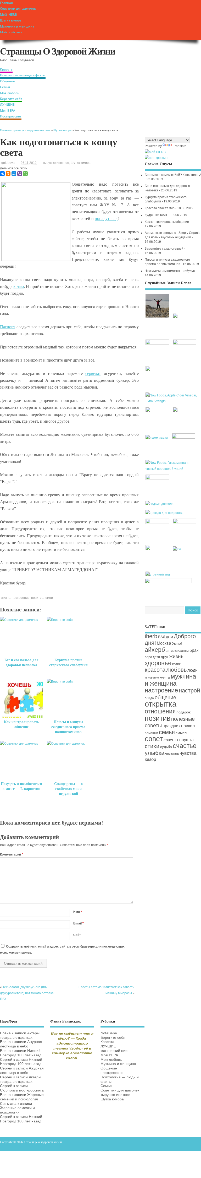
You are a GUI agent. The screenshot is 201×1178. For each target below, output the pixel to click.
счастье (185, 745)
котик (176, 664)
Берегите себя (11, 98)
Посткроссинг (10, 116)
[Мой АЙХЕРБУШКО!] (155, 152)
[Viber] (19, 173)
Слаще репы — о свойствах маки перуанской (68, 789)
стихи (152, 746)
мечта (165, 677)
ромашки (151, 733)
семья (167, 732)
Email (78, 923)
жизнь (5, 598)
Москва (164, 643)
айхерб (155, 649)
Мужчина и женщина (17, 26)
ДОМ (169, 637)
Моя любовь (9, 93)
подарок (183, 712)
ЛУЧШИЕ (7, 104)
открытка (160, 704)
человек (172, 754)
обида (149, 698)
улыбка (154, 753)
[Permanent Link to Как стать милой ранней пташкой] (158, 574)
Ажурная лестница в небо (21, 1044)
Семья (5, 87)
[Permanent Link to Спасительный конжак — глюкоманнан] (173, 469)
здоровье (158, 662)
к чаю (18, 286)
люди (192, 670)
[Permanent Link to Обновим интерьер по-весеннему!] (158, 411)
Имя (77, 912)
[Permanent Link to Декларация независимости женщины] (183, 437)
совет (154, 739)
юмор (49, 598)
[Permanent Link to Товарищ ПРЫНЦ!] (158, 549)
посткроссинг (111, 1073)
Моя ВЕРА (7, 110)
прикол (188, 726)
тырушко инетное (56, 163)
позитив (37, 598)
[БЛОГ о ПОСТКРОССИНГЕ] (157, 158)
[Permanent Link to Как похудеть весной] (184, 411)
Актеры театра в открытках (20, 1035)
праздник (171, 726)
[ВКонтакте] (2, 173)
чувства (188, 753)
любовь (176, 669)
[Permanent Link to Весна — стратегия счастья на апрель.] (184, 344)
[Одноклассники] (8, 173)
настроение (21, 598)
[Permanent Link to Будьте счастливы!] (158, 344)
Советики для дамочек (18, 8)
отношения (160, 711)
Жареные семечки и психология (22, 1097)
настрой (189, 690)
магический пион (115, 1051)
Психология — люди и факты (23, 75)
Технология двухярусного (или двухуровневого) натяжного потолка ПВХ (27, 993)
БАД (161, 637)
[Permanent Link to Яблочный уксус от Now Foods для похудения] (173, 401)
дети (156, 657)
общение (165, 697)
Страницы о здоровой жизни (57, 51)
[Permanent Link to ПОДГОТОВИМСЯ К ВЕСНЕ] (184, 523)
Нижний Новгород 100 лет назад (20, 1053)
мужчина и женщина (170, 680)
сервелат (92, 373)
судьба (166, 747)
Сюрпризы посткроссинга (22, 1090)
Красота (6, 69)
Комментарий (11, 854)
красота (155, 669)
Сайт (77, 935)
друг (165, 656)
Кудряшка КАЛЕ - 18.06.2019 (166, 215)
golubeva (8, 163)
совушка (185, 739)
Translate (179, 146)
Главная (6, 3)
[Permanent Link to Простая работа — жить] (158, 317)
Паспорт (7, 327)
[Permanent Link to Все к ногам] (157, 437)
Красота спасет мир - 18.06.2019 (169, 208)
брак (193, 650)
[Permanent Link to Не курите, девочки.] (184, 317)
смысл (181, 733)
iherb (151, 636)
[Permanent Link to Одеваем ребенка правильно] (165, 513)
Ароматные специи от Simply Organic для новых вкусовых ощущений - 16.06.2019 (172, 237)
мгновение (152, 677)
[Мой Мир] (14, 173)
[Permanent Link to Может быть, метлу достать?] (160, 504)
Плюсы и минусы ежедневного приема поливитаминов (68, 727)
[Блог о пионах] (168, 582)
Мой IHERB (8, 14)
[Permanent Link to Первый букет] (158, 370)
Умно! (177, 643)
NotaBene (108, 1033)
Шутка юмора (10, 20)
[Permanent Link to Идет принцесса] (177, 549)
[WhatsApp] (25, 173)
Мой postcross (11, 32)
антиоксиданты (177, 651)
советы (170, 740)
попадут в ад (106, 218)
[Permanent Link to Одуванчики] (158, 479)
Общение (7, 81)
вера (148, 657)
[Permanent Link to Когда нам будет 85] (158, 523)
